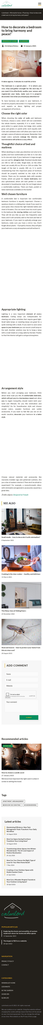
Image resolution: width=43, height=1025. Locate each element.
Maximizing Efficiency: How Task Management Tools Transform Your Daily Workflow (22, 829)
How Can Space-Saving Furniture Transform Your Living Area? (19, 840)
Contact (5, 965)
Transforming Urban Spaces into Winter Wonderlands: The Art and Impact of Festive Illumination (21, 851)
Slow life (5, 998)
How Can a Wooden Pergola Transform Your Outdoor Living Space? (21, 881)
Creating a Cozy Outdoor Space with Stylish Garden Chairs (20, 871)
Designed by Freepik (20, 495)
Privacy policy (8, 961)
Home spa (5, 994)
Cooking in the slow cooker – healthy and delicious (21, 574)
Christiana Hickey (11, 46)
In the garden (7, 990)
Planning (24, 41)
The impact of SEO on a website (15, 941)
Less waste (6, 987)
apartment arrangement (13, 801)
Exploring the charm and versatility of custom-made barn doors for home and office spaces (20, 932)
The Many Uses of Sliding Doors (14, 611)
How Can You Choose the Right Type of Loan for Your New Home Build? (21, 861)
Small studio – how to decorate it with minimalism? (21, 537)
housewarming (30, 805)
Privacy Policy (28, 1016)
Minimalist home (10, 41)
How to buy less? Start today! (13, 773)
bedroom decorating (12, 805)
